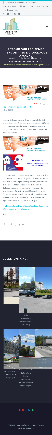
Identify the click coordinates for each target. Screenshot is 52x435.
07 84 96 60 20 (10, 6)
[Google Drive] (19, 14)
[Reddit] (23, 224)
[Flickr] (11, 14)
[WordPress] (15, 14)
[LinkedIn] (19, 224)
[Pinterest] (12, 224)
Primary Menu (47, 26)
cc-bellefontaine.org (10, 10)
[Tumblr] (15, 224)
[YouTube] (8, 14)
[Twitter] (8, 224)
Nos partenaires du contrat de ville (17, 107)
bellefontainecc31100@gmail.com (35, 6)
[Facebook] (4, 14)
